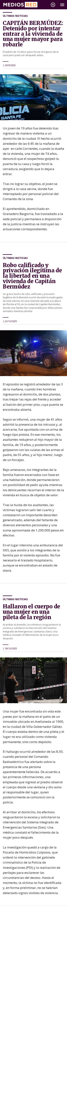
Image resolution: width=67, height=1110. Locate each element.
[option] (33, 97)
